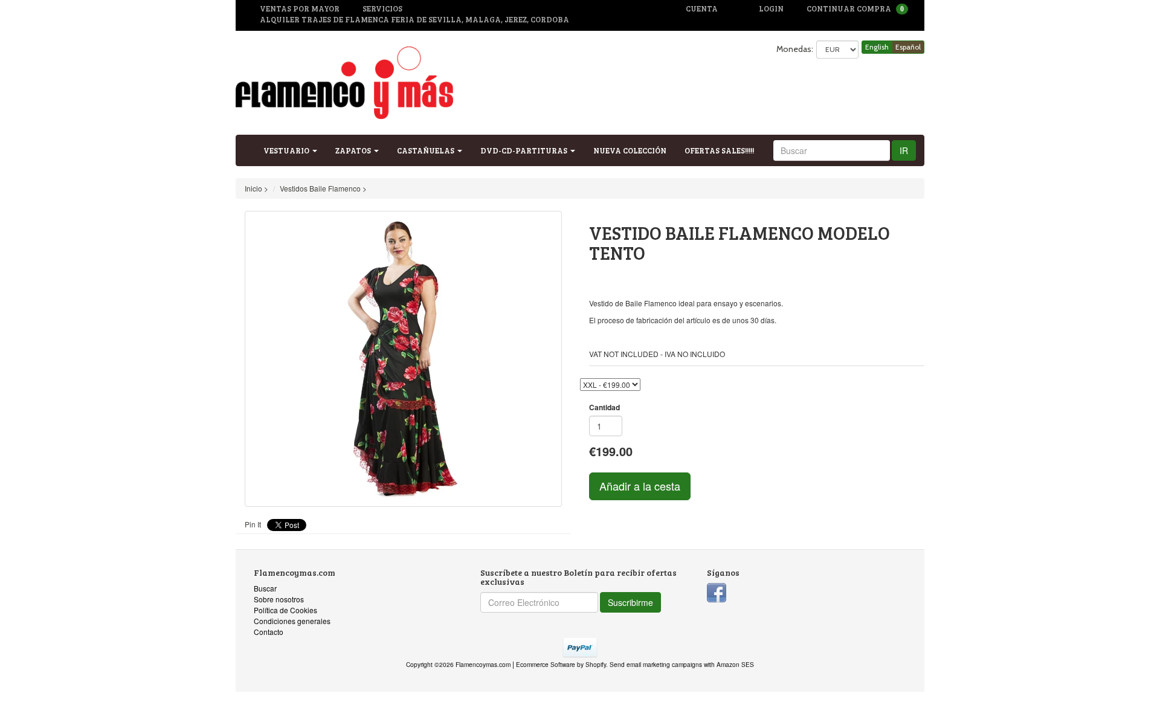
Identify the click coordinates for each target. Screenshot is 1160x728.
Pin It (253, 524)
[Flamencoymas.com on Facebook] (716, 591)
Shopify (595, 664)
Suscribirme (630, 602)
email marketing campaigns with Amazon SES (690, 664)
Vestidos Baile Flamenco (320, 188)
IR (904, 150)
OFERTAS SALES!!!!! (719, 150)
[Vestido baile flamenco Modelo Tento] (403, 359)
